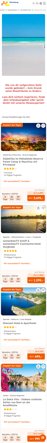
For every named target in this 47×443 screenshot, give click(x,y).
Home (2, 10)
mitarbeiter (25, 10)
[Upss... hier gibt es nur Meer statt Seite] (23, 45)
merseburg (12, 10)
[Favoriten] (43, 126)
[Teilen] (38, 126)
